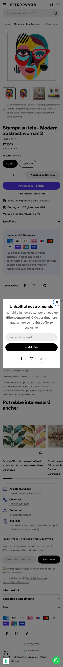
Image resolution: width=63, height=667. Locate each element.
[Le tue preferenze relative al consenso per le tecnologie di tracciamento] (6, 661)
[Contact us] (56, 660)
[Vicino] (57, 302)
